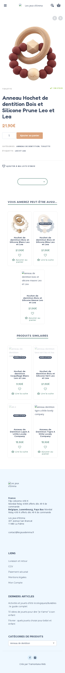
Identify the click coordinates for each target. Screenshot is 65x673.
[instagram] (35, 657)
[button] (5, 5)
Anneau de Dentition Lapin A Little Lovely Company (19, 432)
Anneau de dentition (28, 146)
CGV (10, 566)
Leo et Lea (20, 151)
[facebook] (30, 657)
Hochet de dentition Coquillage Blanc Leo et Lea (19, 374)
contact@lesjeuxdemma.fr (21, 532)
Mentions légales (17, 577)
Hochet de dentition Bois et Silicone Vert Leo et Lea (45, 374)
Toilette (7, 89)
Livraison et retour (17, 561)
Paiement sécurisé (18, 572)
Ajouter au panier (29, 135)
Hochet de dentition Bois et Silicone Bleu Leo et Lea (45, 241)
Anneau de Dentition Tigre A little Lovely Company (45, 432)
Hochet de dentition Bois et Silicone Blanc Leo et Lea (20, 241)
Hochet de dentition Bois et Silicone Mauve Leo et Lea (32, 299)
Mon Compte (15, 582)
